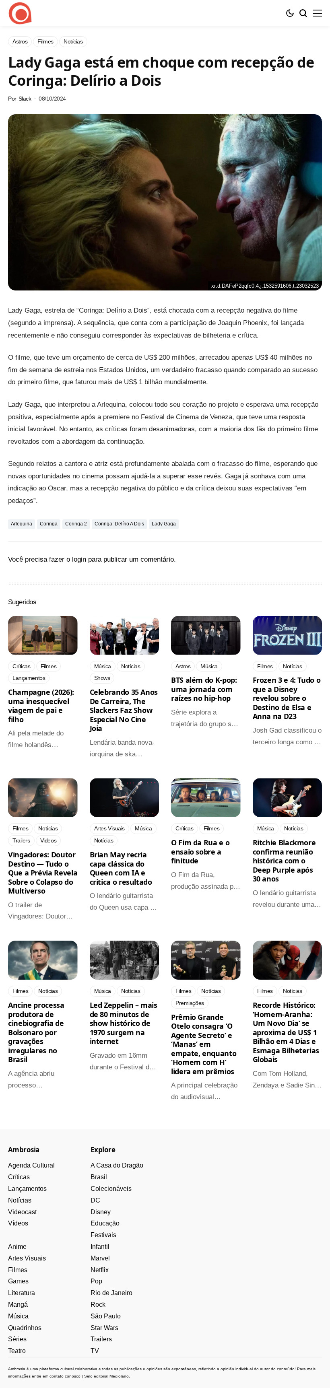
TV (95, 1350)
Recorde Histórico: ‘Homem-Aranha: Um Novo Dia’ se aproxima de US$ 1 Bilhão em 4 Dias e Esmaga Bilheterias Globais (286, 1032)
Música (18, 1316)
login (79, 559)
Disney (101, 1212)
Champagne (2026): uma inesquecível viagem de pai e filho (41, 705)
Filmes (17, 1269)
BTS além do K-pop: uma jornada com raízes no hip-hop (204, 689)
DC (95, 1200)
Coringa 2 (76, 524)
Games (18, 1281)
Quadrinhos (24, 1327)
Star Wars (104, 1327)
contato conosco (65, 1376)
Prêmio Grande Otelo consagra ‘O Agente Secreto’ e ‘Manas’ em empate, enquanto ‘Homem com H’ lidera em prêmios (203, 1044)
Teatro (17, 1350)
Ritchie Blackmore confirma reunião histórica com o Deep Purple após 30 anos (284, 860)
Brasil (99, 1177)
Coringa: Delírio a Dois (119, 524)
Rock (98, 1304)
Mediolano (119, 1376)
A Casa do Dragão (117, 1165)
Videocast (22, 1212)
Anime (17, 1246)
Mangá (18, 1304)
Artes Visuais (27, 1258)
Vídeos (18, 1223)
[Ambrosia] (20, 13)
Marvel (100, 1258)
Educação (105, 1223)
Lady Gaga (164, 524)
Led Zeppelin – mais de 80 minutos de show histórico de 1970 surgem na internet (123, 1023)
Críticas (19, 1177)
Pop (96, 1281)
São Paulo (106, 1316)
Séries (17, 1339)
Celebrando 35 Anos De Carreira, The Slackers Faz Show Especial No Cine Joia (124, 710)
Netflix (100, 1269)
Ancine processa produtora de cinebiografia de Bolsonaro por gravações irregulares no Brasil (36, 1032)
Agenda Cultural (31, 1165)
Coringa (49, 524)
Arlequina (21, 524)
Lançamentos (27, 1188)
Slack (25, 98)
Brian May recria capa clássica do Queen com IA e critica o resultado (121, 868)
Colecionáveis (111, 1188)
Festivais (103, 1234)
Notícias (19, 1200)
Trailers (101, 1339)
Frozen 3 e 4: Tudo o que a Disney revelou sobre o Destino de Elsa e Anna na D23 (287, 698)
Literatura (21, 1292)
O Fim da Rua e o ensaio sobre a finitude (200, 851)
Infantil (100, 1246)
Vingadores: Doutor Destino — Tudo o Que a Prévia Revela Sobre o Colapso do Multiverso (42, 873)
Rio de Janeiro (111, 1292)
